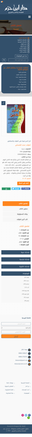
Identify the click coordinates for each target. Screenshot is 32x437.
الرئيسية (16, 29)
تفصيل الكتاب (16, 25)
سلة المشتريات (9, 393)
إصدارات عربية (25, 252)
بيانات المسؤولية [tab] (22, 214)
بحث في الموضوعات (21, 56)
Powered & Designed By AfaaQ (16, 426)
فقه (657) (26, 277)
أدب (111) (27, 287)
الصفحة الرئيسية (25, 383)
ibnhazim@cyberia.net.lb (20, 364)
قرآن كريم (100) (25, 294)
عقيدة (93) (26, 297)
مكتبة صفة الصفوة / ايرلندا (21, 77)
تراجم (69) (26, 301)
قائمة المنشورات (9, 390)
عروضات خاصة (9, 383)
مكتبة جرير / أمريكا (22, 82)
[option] (14, 90)
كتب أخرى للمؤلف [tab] (22, 219)
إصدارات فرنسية (24, 259)
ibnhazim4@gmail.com (21, 360)
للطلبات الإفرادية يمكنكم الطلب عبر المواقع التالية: (16, 69)
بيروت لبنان (24, 349)
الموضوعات (26, 393)
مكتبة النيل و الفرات (22, 72)
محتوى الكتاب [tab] (23, 208)
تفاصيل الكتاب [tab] (23, 203)
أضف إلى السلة (24, 183)
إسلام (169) (26, 284)
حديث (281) (26, 281)
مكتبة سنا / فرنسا (22, 79)
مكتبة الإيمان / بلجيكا (22, 89)
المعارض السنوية (9, 386)
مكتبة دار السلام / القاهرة (21, 75)
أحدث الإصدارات (25, 390)
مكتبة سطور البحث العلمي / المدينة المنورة (18, 87)
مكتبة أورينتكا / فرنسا (22, 84)
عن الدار (27, 386)
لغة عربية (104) (25, 291)
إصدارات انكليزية (24, 266)
